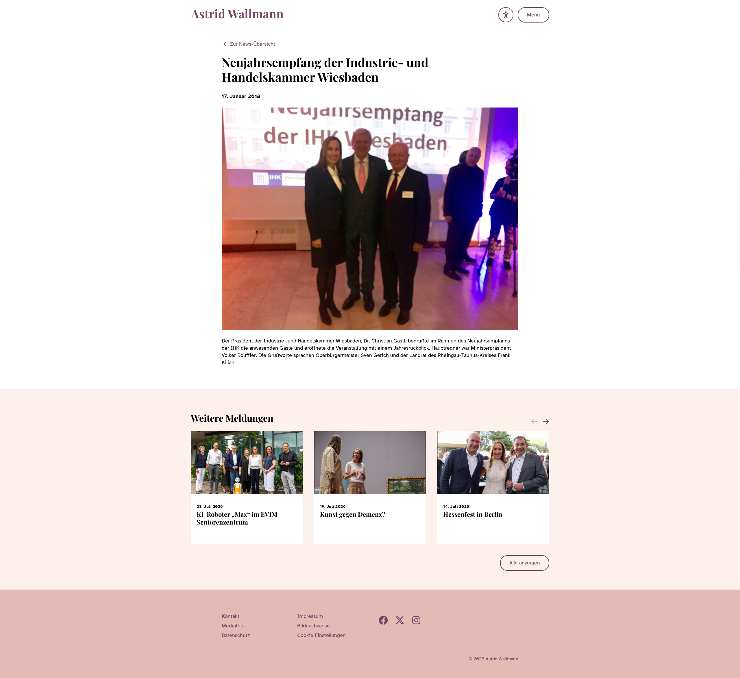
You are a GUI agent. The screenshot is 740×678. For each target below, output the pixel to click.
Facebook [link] (383, 620)
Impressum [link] (310, 616)
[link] (735, 175)
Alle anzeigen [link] (524, 563)
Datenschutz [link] (236, 635)
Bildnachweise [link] (313, 626)
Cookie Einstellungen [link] (321, 635)
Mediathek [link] (234, 626)
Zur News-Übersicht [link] (252, 44)
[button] (545, 421)
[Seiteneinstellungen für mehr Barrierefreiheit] (505, 14)
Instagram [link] (416, 620)
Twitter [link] (399, 620)
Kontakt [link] (230, 616)
